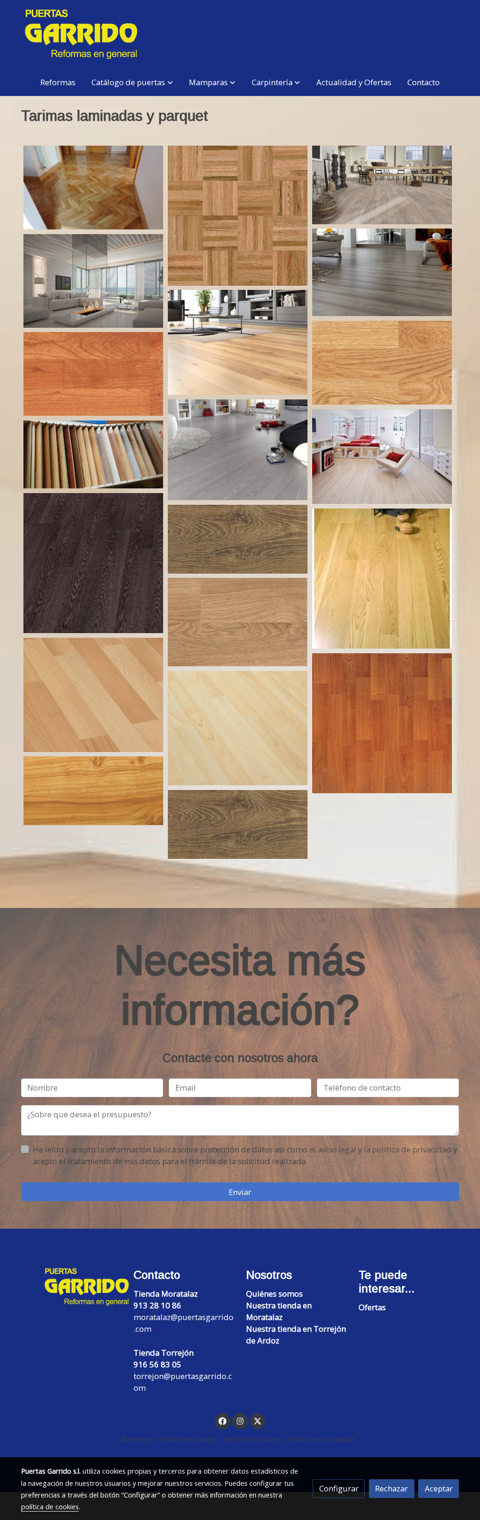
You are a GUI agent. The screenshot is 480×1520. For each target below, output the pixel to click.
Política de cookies (189, 1439)
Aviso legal (137, 1439)
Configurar (339, 1488)
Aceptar (439, 1488)
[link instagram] (240, 1420)
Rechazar (391, 1488)
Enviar (240, 1192)
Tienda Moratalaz (166, 1293)
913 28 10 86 (157, 1305)
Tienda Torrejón (164, 1352)
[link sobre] (71, 1287)
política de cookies (50, 1506)
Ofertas (372, 1307)
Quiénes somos (274, 1293)
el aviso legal (333, 1149)
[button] (132, 82)
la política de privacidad (408, 1149)
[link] (81, 34)
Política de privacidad (321, 1439)
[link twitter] (258, 1420)
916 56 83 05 (157, 1364)
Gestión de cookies (253, 1439)
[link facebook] (223, 1420)
